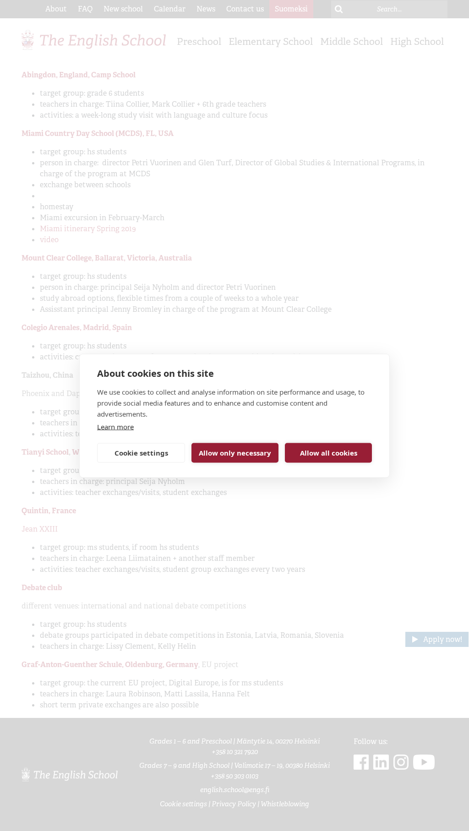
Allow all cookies (328, 452)
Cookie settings (141, 452)
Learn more (115, 426)
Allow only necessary (235, 452)
